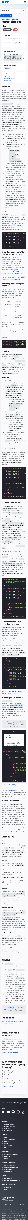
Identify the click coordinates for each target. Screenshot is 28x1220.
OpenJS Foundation (8, 1209)
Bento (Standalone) (14, 54)
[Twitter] (3, 1112)
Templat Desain (8, 1145)
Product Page (7, 80)
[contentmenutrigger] (13, 11)
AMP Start (12, 1007)
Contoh (6, 1143)
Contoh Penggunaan (9, 1126)
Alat (5, 1147)
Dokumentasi (6, 19)
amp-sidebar (7, 76)
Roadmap (6, 1158)
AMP (6, 54)
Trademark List (8, 1171)
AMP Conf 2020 (8, 1178)
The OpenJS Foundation (10, 1165)
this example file (14, 691)
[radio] (4, 54)
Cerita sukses (7, 1128)
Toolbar (18, 900)
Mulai (5, 1137)
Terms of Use (5, 1204)
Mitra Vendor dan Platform (11, 1154)
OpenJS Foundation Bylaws (11, 1167)
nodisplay (7, 68)
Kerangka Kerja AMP (9, 1124)
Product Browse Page (9, 78)
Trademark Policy (8, 1169)
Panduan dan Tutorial (9, 1139)
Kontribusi (7, 1156)
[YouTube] (8, 1112)
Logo (5, 1189)
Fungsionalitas (8, 1130)
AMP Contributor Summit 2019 (12, 1180)
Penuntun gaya (8, 1187)
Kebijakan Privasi (13, 1204)
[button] (25, 2)
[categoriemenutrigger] (6, 15)
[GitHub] (18, 1112)
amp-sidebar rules (10, 1022)
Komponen (15, 19)
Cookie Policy (22, 1204)
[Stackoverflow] (23, 1112)
